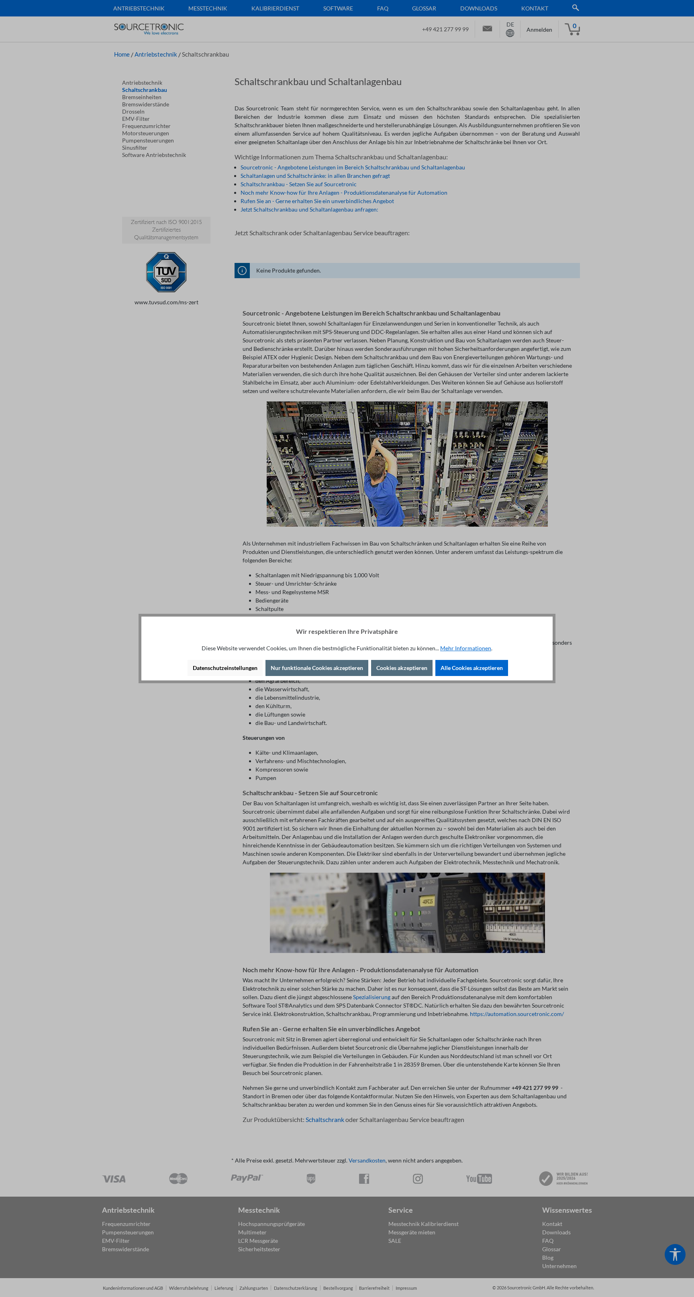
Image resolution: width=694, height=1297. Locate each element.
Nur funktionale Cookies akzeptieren (317, 667)
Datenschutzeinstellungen (225, 667)
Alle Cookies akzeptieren (472, 667)
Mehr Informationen (465, 648)
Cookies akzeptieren (401, 667)
